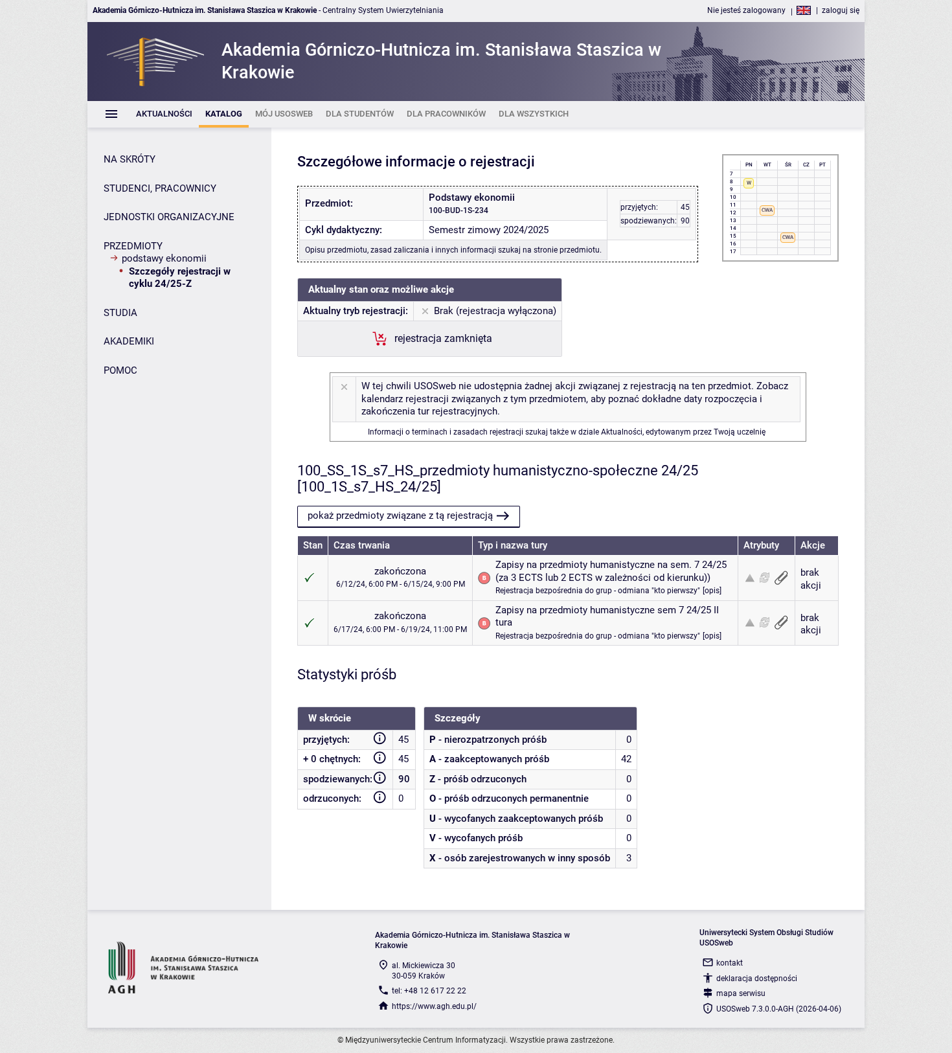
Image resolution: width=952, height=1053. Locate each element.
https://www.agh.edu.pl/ (434, 1006)
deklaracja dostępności (756, 978)
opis (712, 590)
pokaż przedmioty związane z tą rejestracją (400, 515)
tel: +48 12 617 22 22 (429, 990)
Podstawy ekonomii (164, 258)
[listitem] (164, 114)
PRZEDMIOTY (133, 246)
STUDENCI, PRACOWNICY (160, 188)
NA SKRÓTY (129, 159)
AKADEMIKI (129, 341)
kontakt (729, 963)
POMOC (120, 370)
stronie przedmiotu (567, 250)
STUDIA (120, 313)
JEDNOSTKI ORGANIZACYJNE (169, 217)
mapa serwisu (740, 993)
